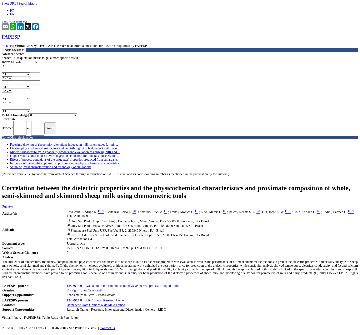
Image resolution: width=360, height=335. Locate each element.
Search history (28, 3)
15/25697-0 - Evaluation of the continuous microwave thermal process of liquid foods (123, 286)
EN (12, 14)
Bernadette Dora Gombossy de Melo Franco (96, 305)
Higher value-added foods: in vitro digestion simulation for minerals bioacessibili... (64, 156)
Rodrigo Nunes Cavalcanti (84, 290)
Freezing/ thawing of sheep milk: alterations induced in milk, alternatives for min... (64, 144)
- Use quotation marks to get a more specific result (40, 58)
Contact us (107, 328)
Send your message (14, 21)
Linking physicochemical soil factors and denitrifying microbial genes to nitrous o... (64, 148)
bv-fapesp (8, 46)
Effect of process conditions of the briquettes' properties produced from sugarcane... (64, 159)
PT (12, 10)
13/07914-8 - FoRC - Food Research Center (96, 300)
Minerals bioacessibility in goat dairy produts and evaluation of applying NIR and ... (65, 152)
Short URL (9, 3)
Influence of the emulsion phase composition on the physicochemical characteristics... (66, 163)
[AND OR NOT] (7, 66)
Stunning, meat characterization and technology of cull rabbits (50, 167)
